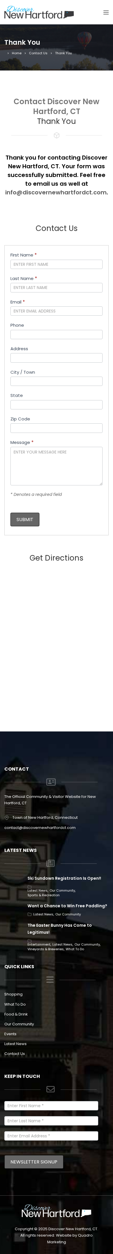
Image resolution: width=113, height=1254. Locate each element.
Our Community (62, 890)
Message (22, 442)
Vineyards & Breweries (46, 949)
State (16, 395)
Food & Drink (16, 1014)
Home (16, 53)
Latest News (38, 890)
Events (10, 1034)
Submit (25, 519)
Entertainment (39, 944)
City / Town (22, 372)
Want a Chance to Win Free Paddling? (67, 906)
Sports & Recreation (44, 895)
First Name (23, 255)
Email (17, 302)
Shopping (13, 994)
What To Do (75, 949)
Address (19, 349)
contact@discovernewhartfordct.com (40, 827)
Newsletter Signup (33, 1162)
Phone (17, 325)
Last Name (23, 278)
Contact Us (38, 53)
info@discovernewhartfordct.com (56, 192)
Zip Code (20, 419)
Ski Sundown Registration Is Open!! (64, 878)
